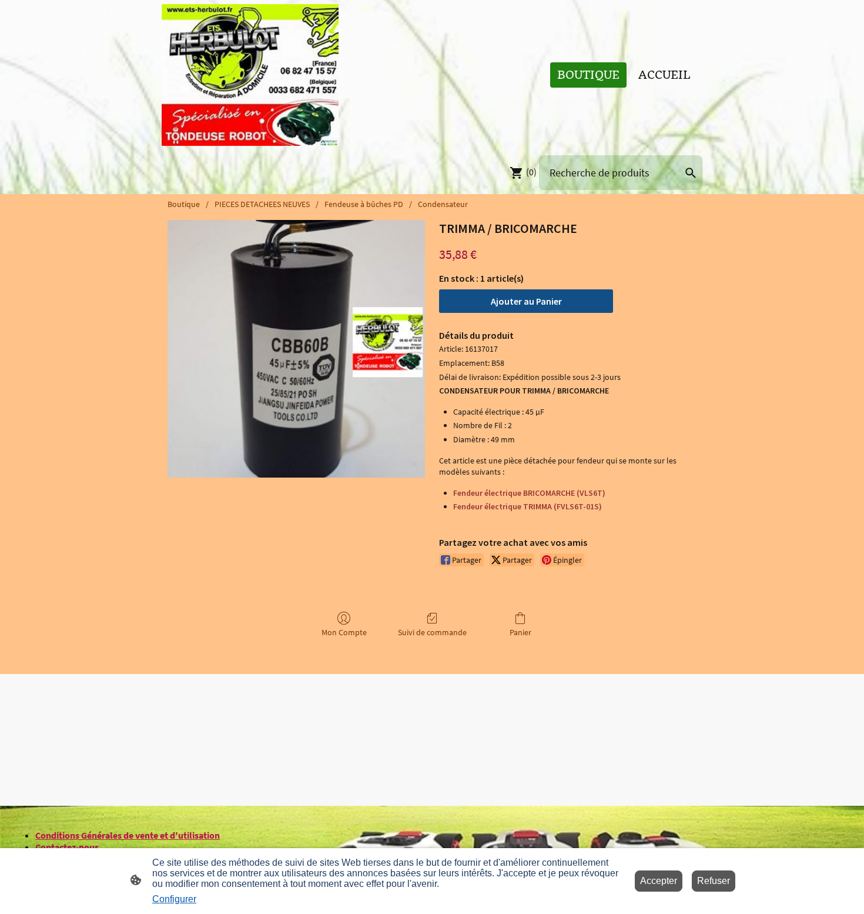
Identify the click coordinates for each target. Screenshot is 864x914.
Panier (520, 632)
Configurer (174, 899)
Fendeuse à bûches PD (363, 204)
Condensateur (443, 204)
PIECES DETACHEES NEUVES (262, 204)
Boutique (184, 204)
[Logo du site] (250, 75)
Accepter (658, 881)
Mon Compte (344, 632)
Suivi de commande (432, 632)
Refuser (713, 881)
